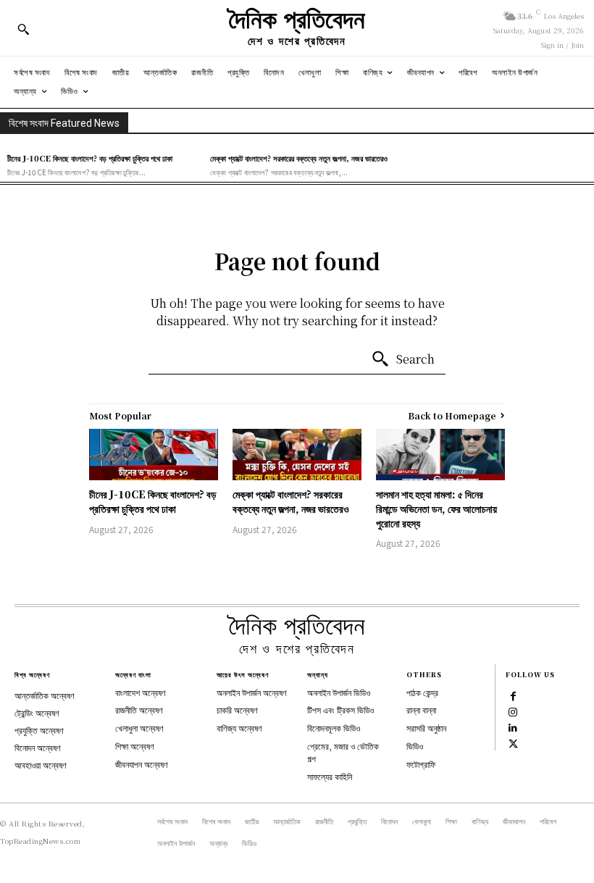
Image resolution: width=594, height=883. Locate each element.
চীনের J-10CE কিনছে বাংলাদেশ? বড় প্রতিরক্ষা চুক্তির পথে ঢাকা (89, 158)
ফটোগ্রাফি (420, 764)
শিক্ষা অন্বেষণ (134, 746)
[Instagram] (513, 711)
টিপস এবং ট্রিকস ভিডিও (340, 709)
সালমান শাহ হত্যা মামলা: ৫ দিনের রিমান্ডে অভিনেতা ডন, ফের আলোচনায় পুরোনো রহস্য (436, 508)
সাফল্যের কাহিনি (329, 776)
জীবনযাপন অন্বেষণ (141, 764)
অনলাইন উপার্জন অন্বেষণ (252, 692)
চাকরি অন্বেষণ (237, 709)
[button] (23, 29)
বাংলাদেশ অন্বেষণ (140, 692)
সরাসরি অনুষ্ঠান (426, 727)
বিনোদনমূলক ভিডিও (333, 727)
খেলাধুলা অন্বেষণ (139, 727)
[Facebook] (513, 695)
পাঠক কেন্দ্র (422, 692)
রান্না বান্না (421, 709)
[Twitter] (513, 743)
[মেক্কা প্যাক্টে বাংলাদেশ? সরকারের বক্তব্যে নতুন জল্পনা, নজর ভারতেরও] (297, 454)
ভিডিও (414, 746)
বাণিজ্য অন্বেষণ (239, 727)
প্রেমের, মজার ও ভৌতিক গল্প (343, 752)
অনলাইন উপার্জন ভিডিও (338, 692)
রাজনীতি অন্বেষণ (139, 709)
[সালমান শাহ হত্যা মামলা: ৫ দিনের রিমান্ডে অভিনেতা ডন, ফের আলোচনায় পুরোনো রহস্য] (440, 454)
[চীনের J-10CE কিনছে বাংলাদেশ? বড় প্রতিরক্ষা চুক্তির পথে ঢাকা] (153, 454)
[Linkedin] (513, 727)
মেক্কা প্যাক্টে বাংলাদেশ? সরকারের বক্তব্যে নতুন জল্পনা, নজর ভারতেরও (299, 158)
